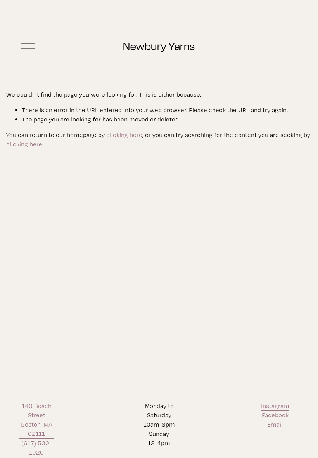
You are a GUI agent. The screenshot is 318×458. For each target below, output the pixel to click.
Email (275, 424)
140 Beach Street (37, 410)
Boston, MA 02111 (36, 429)
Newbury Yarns (159, 46)
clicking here (124, 135)
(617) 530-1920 (36, 447)
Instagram (275, 405)
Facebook (275, 415)
